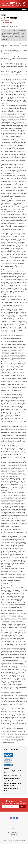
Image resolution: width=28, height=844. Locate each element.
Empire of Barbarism (9, 781)
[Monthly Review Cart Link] (24, 9)
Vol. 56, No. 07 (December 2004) (10, 24)
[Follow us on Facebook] (17, 818)
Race (11, 22)
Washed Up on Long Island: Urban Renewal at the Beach (12, 784)
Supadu (17, 842)
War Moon (6, 768)
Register (14, 822)
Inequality (7, 22)
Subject (2, 22)
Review (3, 15)
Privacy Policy (14, 835)
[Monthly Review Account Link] (22, 9)
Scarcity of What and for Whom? (12, 778)
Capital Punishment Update (11, 788)
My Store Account (14, 825)
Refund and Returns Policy (14, 832)
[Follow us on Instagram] (11, 818)
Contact (14, 829)
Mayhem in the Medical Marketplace (13, 775)
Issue (19, 26)
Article (15, 26)
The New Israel (7, 791)
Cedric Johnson (5, 20)
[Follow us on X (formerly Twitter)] (14, 818)
